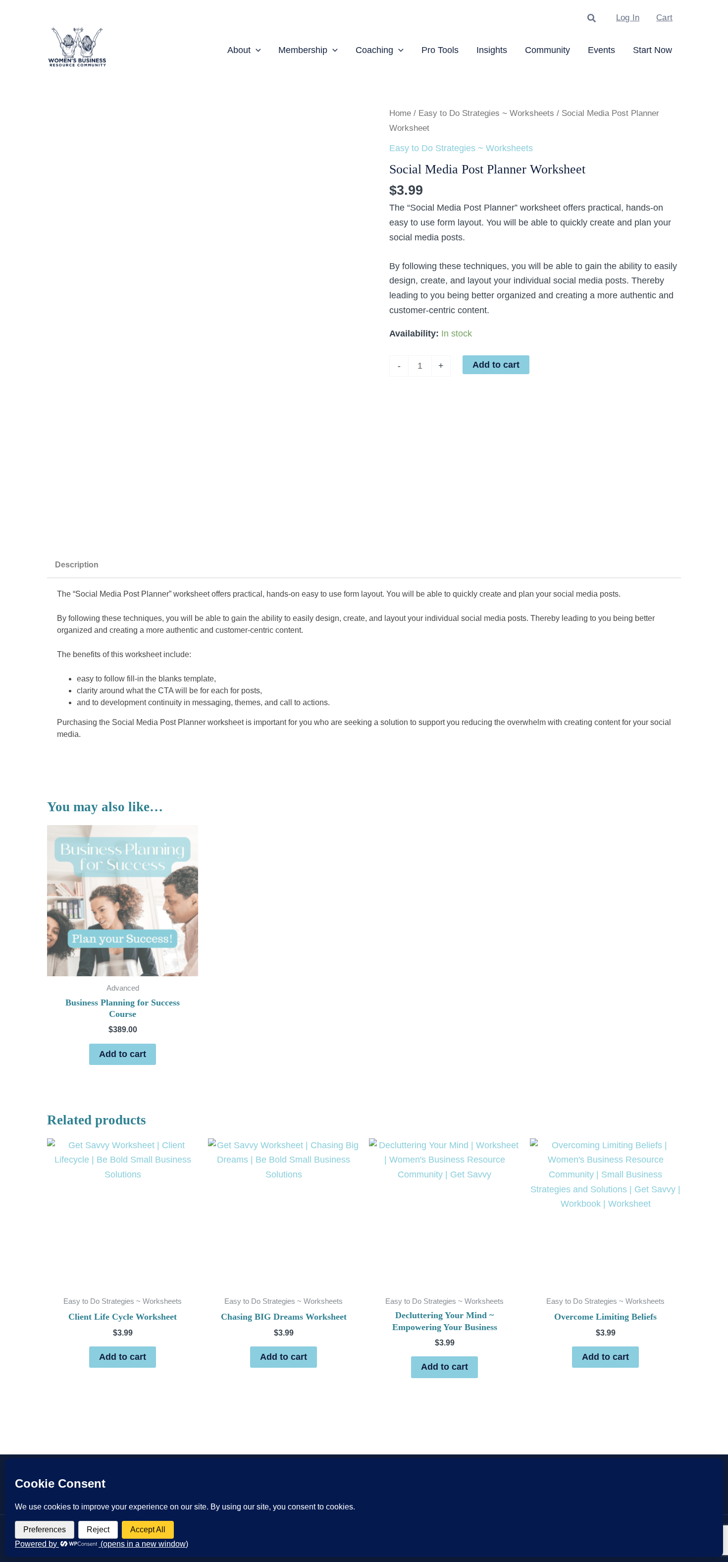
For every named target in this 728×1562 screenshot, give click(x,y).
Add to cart (496, 365)
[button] (592, 18)
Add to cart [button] (122, 1054)
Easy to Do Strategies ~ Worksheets (486, 113)
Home (400, 113)
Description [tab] (77, 564)
